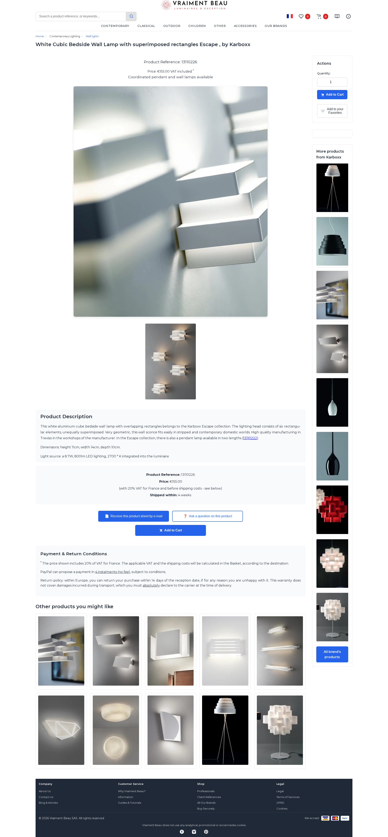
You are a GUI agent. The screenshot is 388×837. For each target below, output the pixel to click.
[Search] (131, 16)
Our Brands (276, 26)
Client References (209, 797)
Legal (280, 791)
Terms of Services (287, 797)
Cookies (281, 808)
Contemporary (115, 26)
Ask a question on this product (207, 516)
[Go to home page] (194, 6)
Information (125, 797)
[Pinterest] (206, 832)
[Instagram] (194, 832)
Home (40, 36)
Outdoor (171, 26)
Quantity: (323, 73)
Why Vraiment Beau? (132, 791)
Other (220, 26)
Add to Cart (173, 530)
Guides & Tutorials (129, 802)
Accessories (245, 26)
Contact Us (46, 797)
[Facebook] (182, 832)
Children (197, 26)
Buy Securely (206, 808)
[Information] (348, 16)
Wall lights (92, 36)
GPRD (280, 802)
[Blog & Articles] (337, 16)
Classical (146, 26)
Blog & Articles (48, 802)
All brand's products (332, 654)
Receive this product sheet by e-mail (133, 516)
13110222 (250, 438)
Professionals (205, 791)
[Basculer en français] (290, 16)
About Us (45, 791)
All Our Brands (206, 802)
